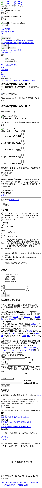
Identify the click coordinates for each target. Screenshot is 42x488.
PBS (16, 319)
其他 (2, 74)
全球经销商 (12, 422)
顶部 (2, 80)
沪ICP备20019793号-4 (9, 483)
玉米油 (31, 350)
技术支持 (27, 422)
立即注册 (5, 45)
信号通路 (4, 70)
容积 (2, 290)
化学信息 (15, 80)
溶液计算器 (26, 427)
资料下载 (4, 427)
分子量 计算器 (11, 282)
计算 (3, 295)
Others (3, 76)
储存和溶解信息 (25, 80)
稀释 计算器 (10, 277)
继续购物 (13, 65)
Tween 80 (12, 350)
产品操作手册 (14, 200)
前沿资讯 (18, 417)
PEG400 (4, 350)
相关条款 (26, 417)
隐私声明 (11, 417)
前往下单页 (5, 65)
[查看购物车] (2, 36)
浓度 (2, 288)
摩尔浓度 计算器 (11, 274)
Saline (11, 319)
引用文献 (11, 427)
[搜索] (2, 6)
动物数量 (4, 364)
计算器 (34, 80)
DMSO (15, 317)
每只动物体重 (6, 360)
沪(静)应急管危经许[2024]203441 (16, 485)
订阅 (2, 437)
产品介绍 (8, 80)
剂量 (2, 357)
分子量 (3, 293)
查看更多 (4, 195)
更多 (39, 395)
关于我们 (4, 417)
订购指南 (20, 422)
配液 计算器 (10, 279)
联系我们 (4, 422)
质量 (2, 286)
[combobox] (22, 134)
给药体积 (4, 362)
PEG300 (27, 317)
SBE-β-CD (23, 350)
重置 (7, 295)
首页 (2, 67)
